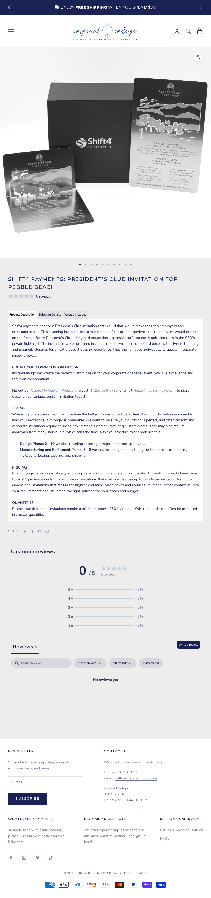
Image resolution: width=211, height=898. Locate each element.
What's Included (75, 315)
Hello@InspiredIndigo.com (136, 778)
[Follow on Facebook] (10, 858)
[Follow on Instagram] (24, 858)
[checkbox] (151, 663)
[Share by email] (47, 531)
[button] (201, 8)
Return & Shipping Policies (181, 830)
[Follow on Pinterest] (37, 858)
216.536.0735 (127, 772)
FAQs (164, 838)
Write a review (188, 645)
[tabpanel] (105, 697)
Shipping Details (50, 315)
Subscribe (28, 798)
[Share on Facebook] (25, 531)
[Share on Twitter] (32, 531)
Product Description (22, 315)
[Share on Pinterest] (39, 531)
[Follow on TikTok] (51, 858)
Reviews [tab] (25, 646)
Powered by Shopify (128, 873)
